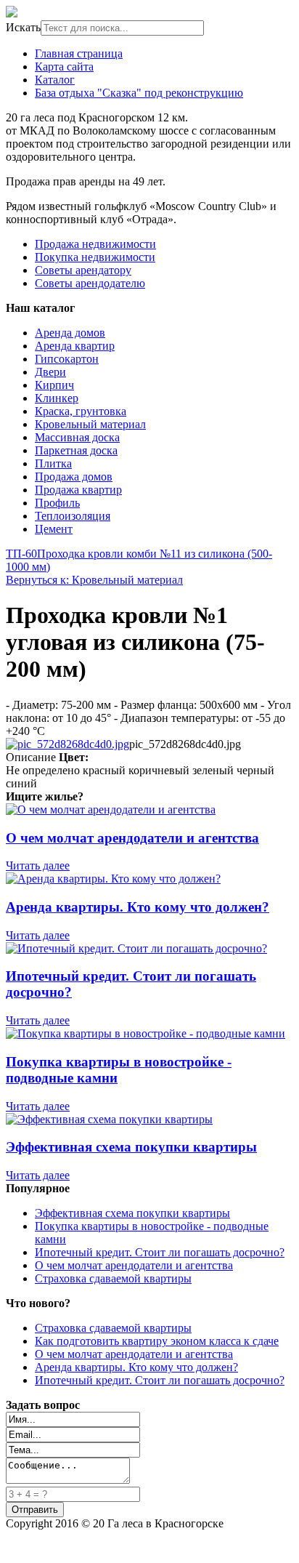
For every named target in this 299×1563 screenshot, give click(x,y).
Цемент (54, 529)
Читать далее (38, 865)
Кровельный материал (90, 424)
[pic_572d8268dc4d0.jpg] (67, 744)
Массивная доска (77, 437)
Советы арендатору (83, 270)
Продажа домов (73, 476)
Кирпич (54, 385)
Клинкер (56, 398)
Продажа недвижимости (95, 244)
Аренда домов (70, 332)
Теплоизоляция (72, 516)
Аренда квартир (75, 345)
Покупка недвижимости (95, 257)
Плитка (53, 463)
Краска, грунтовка (80, 411)
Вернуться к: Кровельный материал (94, 580)
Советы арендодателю (90, 283)
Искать (23, 27)
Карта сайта (64, 66)
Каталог (55, 79)
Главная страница (79, 53)
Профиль (57, 503)
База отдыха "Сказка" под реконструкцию (139, 93)
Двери (50, 372)
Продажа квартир (78, 489)
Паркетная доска (76, 450)
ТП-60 (21, 553)
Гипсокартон (67, 359)
